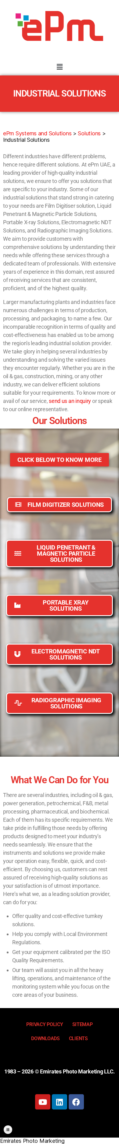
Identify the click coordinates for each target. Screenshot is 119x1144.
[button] (59, 66)
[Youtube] (42, 1101)
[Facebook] (76, 1101)
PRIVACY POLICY (44, 1024)
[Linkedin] (59, 1101)
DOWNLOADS (45, 1038)
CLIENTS (78, 1038)
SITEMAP (82, 1024)
